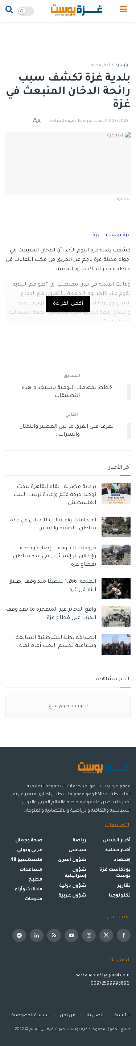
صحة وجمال (28, 840)
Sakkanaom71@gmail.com (102, 975)
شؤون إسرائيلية (75, 873)
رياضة (79, 840)
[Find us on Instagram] (89, 935)
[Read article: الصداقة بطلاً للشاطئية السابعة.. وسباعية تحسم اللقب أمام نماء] (116, 644)
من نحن (67, 1015)
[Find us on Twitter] (106, 935)
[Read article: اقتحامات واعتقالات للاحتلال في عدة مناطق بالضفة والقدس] (116, 527)
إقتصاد (122, 860)
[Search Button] (9, 11)
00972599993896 (111, 983)
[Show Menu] (123, 11)
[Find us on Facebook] (124, 935)
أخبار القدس (117, 840)
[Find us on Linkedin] (37, 935)
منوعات (33, 899)
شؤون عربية (72, 895)
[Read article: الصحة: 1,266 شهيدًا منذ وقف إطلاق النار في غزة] (116, 588)
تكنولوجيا (120, 895)
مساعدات (31, 870)
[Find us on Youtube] (71, 935)
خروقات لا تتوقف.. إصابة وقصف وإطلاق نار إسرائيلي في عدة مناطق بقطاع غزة (54, 557)
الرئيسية (123, 65)
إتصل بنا (95, 1015)
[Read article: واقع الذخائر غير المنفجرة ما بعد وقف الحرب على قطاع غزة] (116, 616)
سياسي (77, 850)
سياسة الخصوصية (30, 1015)
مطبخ (35, 879)
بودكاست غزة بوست (115, 873)
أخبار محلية (100, 65)
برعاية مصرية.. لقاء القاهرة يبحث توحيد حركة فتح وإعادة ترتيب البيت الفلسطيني (54, 495)
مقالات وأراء (28, 889)
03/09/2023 (116, 121)
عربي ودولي (29, 850)
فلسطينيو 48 (26, 860)
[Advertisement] (68, 38)
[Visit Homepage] (77, 11)
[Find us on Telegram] (19, 935)
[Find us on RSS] (54, 935)
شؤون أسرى (72, 860)
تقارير (124, 886)
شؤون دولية (72, 886)
